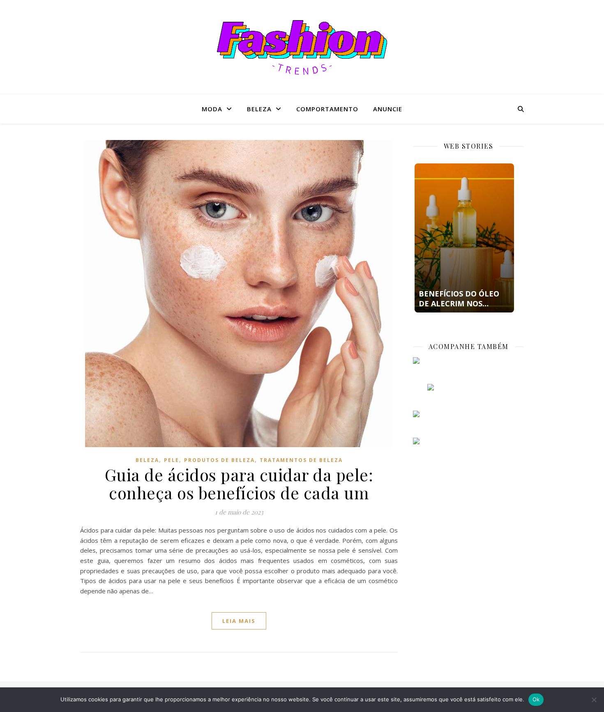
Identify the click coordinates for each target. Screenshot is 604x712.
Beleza (259, 109)
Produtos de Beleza (219, 460)
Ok (536, 699)
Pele (171, 460)
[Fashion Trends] (302, 47)
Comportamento (327, 109)
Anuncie (387, 109)
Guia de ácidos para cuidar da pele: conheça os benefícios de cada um (239, 483)
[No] (594, 700)
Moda (212, 109)
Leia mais (239, 621)
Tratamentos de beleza (301, 460)
